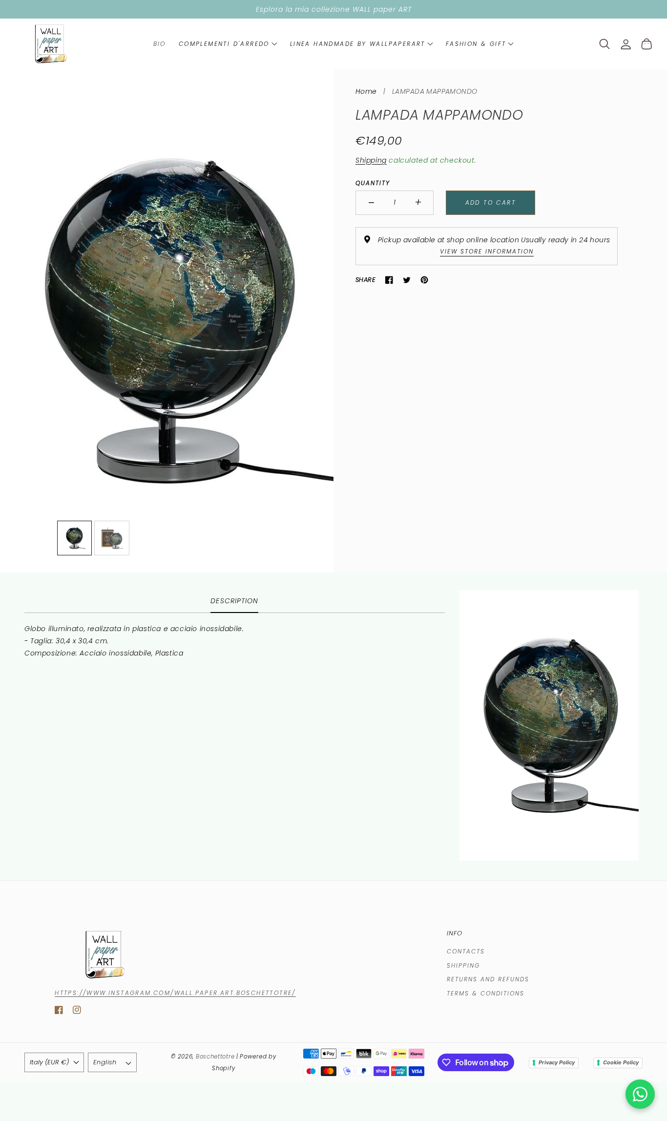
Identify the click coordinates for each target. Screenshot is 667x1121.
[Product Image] (167, 320)
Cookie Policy (621, 1062)
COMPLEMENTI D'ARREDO (224, 44)
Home (366, 91)
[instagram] (77, 1012)
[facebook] (59, 1012)
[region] (333, 9)
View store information (487, 251)
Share (365, 279)
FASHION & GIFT (476, 44)
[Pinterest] (424, 280)
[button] (228, 44)
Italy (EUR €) (49, 1062)
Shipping (371, 160)
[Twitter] (407, 280)
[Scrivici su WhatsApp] (640, 1094)
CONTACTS (466, 951)
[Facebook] (389, 280)
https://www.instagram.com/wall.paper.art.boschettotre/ (175, 993)
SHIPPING (463, 965)
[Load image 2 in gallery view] (111, 538)
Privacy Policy (557, 1062)
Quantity (372, 183)
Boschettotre (216, 1056)
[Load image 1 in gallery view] (74, 538)
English (105, 1062)
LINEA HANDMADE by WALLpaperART (357, 44)
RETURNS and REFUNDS (488, 979)
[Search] (604, 44)
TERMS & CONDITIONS (485, 993)
